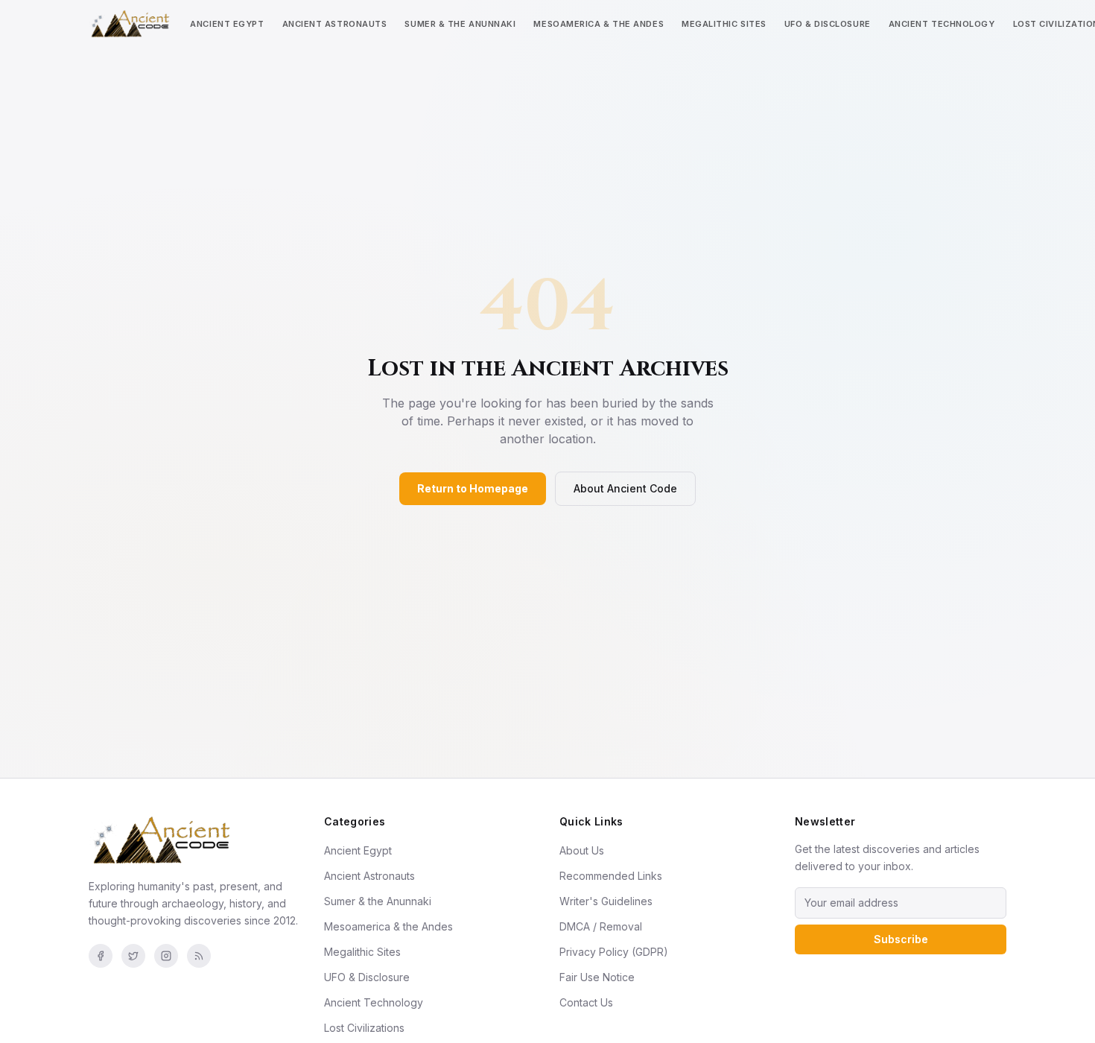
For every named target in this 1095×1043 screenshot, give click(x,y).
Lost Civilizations (364, 1027)
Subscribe (901, 939)
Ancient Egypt (227, 24)
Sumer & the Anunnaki (459, 24)
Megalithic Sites (724, 24)
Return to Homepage (472, 488)
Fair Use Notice (597, 977)
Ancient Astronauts (334, 24)
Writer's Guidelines (606, 901)
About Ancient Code (625, 488)
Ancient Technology (942, 24)
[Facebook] (100, 956)
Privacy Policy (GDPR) (613, 951)
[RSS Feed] (199, 956)
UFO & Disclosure (827, 24)
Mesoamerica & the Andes (598, 24)
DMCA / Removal (600, 926)
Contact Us (586, 1002)
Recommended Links (610, 875)
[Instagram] (166, 956)
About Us (581, 850)
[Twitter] (133, 956)
